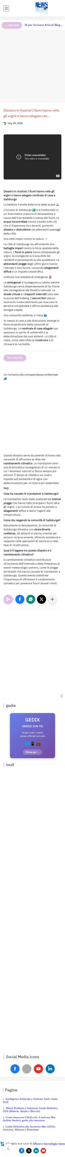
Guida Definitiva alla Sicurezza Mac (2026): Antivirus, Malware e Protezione (29, 1128)
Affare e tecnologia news (49, 1143)
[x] (26, 1068)
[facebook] (15, 1068)
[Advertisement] (32, 66)
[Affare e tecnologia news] (42, 8)
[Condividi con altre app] (52, 599)
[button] (19, 599)
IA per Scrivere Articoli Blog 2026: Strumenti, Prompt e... (44, 25)
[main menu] (6, 8)
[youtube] (38, 1068)
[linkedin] (50, 1068)
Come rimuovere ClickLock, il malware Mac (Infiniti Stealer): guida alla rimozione (29, 1119)
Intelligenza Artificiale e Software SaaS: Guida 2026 (30, 1100)
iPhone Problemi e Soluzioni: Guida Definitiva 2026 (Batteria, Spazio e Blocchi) (30, 1110)
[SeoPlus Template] (2, 1143)
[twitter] (29, 1150)
